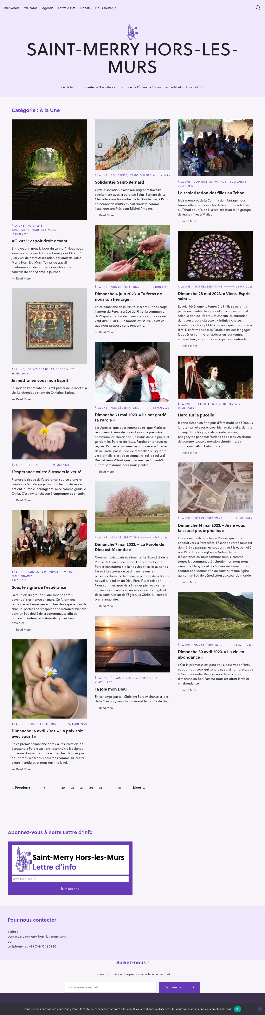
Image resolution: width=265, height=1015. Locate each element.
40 (63, 788)
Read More (23, 278)
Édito (200, 87)
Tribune (34, 465)
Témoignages (141, 175)
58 (119, 788)
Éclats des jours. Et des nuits (51, 369)
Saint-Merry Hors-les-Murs (34, 229)
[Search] (257, 8)
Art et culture (182, 87)
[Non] (260, 1009)
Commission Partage (210, 181)
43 (91, 788)
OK (238, 1009)
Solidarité (119, 175)
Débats (85, 7)
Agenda (48, 7)
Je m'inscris (173, 987)
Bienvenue (12, 7)
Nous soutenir (105, 7)
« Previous (21, 787)
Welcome (31, 7)
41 (72, 788)
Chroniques (160, 87)
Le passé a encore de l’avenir (217, 404)
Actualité (35, 225)
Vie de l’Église (137, 87)
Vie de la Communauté (77, 87)
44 (100, 788)
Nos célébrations (111, 87)
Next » (139, 787)
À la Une (18, 225)
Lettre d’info (67, 7)
